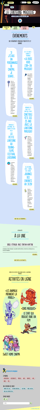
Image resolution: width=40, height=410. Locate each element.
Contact (28, 378)
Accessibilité (13, 378)
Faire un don (30, 388)
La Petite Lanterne (24, 28)
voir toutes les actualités (20, 260)
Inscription (35, 2)
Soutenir (23, 388)
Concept (6, 5)
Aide (33, 27)
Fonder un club (7, 388)
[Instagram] (6, 399)
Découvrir (15, 116)
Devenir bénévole (15, 28)
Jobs (24, 378)
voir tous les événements (20, 219)
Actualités (7, 9)
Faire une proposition (8, 391)
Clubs (12, 7)
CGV (8, 381)
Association (6, 378)
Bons (5, 381)
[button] (29, 2)
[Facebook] (4, 399)
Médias (19, 378)
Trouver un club (6, 28)
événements (10, 2)
